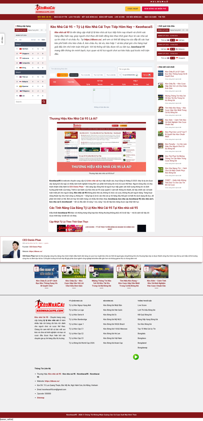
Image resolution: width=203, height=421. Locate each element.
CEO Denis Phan (76, 187)
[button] (2, 39)
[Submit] (44, 101)
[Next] (169, 279)
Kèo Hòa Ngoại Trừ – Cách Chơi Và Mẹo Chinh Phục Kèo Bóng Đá (176, 170)
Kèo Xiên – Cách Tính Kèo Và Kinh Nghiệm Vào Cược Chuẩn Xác (175, 122)
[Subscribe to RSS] (160, 2)
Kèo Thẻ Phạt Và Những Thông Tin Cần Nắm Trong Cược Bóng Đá (175, 158)
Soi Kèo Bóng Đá (133, 17)
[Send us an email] (153, 2)
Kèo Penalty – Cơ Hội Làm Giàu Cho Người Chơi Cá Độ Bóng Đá (176, 146)
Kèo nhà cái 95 (54, 374)
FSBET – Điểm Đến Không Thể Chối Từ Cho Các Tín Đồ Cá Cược (175, 182)
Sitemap (40, 398)
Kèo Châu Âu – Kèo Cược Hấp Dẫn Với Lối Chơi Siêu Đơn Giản (176, 86)
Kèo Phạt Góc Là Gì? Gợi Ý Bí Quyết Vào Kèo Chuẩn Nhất (176, 134)
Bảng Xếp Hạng (106, 17)
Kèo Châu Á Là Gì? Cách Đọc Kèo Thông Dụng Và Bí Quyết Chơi (176, 74)
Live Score (120, 17)
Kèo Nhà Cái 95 (44, 17)
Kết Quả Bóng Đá (90, 17)
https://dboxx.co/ (35, 251)
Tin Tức (161, 17)
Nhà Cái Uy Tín (60, 17)
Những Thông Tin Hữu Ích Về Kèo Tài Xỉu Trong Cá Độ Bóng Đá (175, 98)
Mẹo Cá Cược (151, 17)
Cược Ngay (133, 9)
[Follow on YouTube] (162, 2)
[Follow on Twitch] (167, 2)
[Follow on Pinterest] (158, 2)
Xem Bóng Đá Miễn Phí (155, 9)
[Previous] (34, 279)
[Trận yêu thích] (53, 75)
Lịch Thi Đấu (74, 17)
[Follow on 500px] (165, 2)
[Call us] (155, 2)
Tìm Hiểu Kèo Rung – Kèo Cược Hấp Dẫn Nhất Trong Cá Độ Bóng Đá (175, 110)
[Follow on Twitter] (151, 2)
